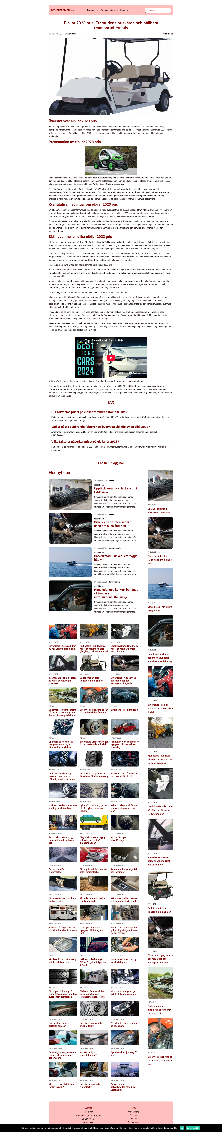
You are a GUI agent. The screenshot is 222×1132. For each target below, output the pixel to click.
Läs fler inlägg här (111, 463)
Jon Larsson (71, 34)
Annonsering (92, 10)
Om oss (104, 10)
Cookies (114, 10)
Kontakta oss (126, 10)
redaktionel (168, 34)
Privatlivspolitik (192, 1128)
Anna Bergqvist (115, 548)
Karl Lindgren (114, 582)
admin (111, 481)
